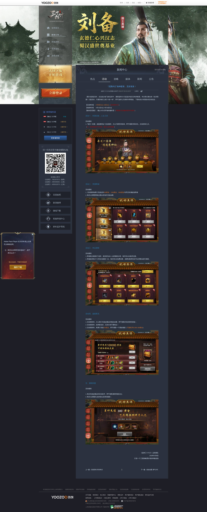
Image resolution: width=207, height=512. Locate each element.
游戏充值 (56, 55)
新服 (64, 116)
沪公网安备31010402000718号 (96, 501)
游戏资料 (56, 42)
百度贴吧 (57, 195)
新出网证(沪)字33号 (109, 503)
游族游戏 (151, 3)
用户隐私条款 (139, 495)
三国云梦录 (107, 498)
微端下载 (57, 211)
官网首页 (56, 28)
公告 (151, 79)
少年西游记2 (98, 498)
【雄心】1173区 (51, 127)
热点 (92, 79)
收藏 (139, 3)
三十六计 (56, 16)
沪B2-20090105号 (113, 501)
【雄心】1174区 (51, 122)
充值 (133, 3)
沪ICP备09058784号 (129, 501)
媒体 (127, 79)
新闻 (139, 79)
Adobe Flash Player (11, 241)
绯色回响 (115, 498)
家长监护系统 (59, 227)
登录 (121, 3)
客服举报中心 (59, 219)
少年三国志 (123, 498)
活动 (104, 79)
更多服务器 (55, 138)
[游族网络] (50, 3)
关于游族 (88, 495)
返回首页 (158, 69)
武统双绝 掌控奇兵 (97, 469)
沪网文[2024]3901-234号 (93, 503)
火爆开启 (63, 122)
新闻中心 (56, 35)
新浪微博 (57, 203)
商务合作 (120, 495)
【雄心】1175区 (51, 116)
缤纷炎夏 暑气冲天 (152, 469)
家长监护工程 (149, 495)
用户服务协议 (129, 495)
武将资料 (56, 49)
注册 (127, 3)
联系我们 (95, 495)
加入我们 (103, 495)
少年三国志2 (132, 498)
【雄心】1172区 (51, 132)
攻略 (116, 79)
